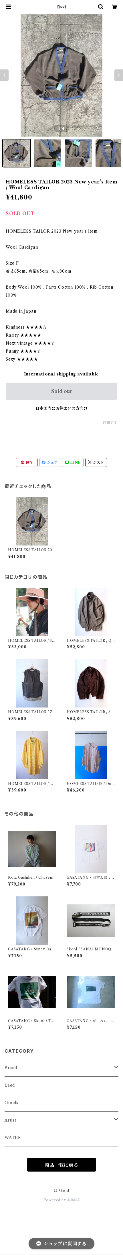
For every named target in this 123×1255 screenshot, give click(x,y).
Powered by (55, 1200)
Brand (11, 1067)
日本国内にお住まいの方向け (61, 408)
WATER (13, 1137)
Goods (11, 1102)
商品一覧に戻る (61, 1165)
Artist (10, 1120)
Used (10, 1085)
